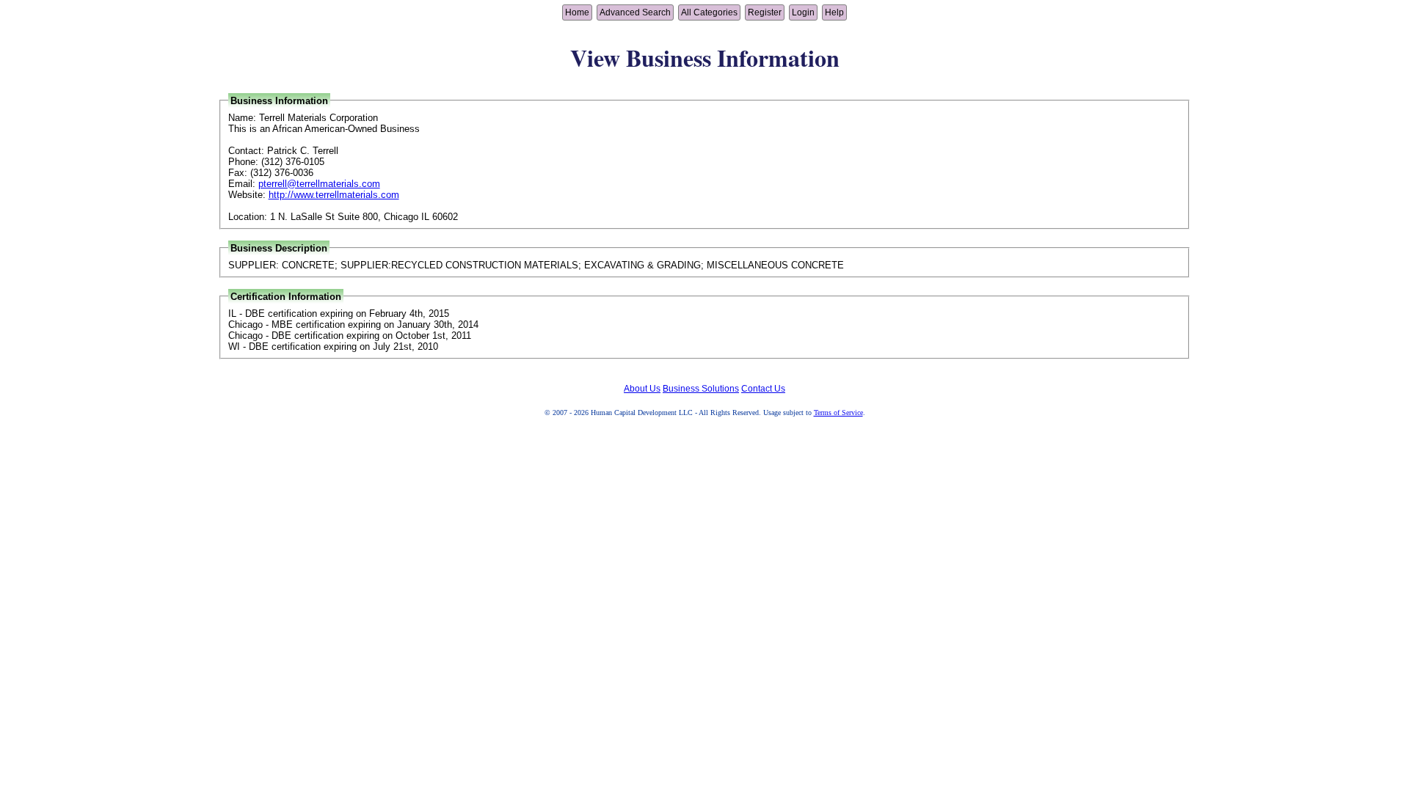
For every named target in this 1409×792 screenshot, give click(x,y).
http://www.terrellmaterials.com (334, 194)
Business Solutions (701, 389)
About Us (642, 389)
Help (834, 12)
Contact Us (763, 389)
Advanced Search (635, 12)
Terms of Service (838, 412)
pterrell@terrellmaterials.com (319, 183)
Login (803, 12)
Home (577, 12)
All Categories (709, 12)
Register (765, 12)
